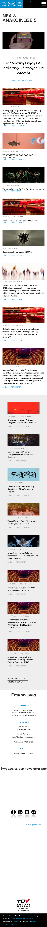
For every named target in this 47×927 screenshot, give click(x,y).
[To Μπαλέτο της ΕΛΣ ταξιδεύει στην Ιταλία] (23, 175)
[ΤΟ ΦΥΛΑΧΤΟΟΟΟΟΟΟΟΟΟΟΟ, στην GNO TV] (23, 141)
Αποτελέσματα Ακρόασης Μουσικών (20, 221)
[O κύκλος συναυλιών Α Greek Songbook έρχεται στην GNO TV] (23, 408)
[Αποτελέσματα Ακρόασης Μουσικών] (23, 207)
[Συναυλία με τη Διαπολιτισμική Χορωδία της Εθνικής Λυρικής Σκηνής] (23, 474)
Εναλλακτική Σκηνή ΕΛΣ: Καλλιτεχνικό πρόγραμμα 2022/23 (23, 68)
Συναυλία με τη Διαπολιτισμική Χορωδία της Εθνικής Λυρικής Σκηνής (21, 489)
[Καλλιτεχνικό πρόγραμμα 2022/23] (23, 238)
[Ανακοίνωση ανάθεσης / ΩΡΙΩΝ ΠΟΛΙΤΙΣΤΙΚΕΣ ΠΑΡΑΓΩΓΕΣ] (23, 576)
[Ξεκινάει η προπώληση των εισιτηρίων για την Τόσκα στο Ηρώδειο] (23, 440)
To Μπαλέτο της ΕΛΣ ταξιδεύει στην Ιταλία (23, 189)
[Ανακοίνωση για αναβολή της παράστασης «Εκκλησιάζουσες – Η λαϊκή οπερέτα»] (23, 541)
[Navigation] (43, 2)
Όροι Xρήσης (17, 919)
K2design (16, 921)
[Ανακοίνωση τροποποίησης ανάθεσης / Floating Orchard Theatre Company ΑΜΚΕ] (23, 645)
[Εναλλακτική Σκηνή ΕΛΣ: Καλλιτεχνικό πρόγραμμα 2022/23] (23, 40)
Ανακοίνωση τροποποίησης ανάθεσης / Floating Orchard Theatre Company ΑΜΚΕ (20, 659)
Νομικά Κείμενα (28, 919)
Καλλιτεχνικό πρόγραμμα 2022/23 (17, 252)
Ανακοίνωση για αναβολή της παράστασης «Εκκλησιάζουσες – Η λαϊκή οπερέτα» (23, 555)
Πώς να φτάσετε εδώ (34, 825)
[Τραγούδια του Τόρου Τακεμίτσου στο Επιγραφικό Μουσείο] (23, 509)
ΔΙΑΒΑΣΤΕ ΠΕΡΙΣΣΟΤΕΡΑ (22, 81)
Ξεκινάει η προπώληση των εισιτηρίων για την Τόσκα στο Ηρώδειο (20, 454)
